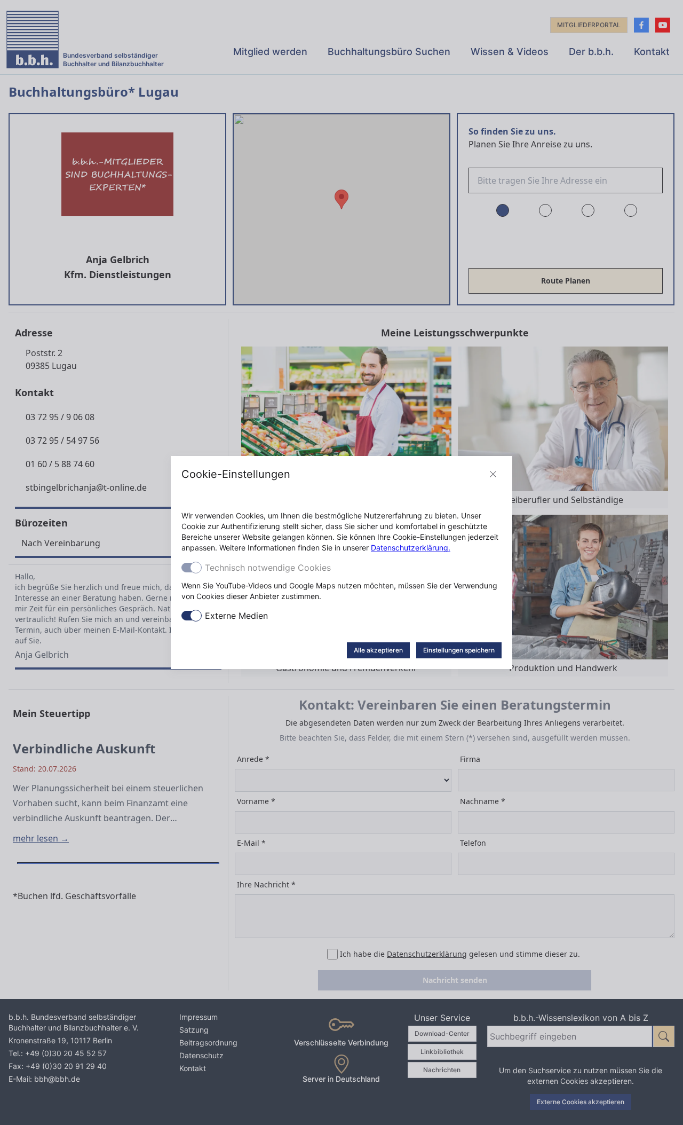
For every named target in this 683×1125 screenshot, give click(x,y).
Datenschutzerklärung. (410, 547)
